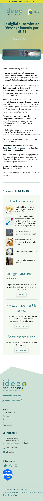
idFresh (15, 495)
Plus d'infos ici (29, 1)
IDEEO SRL (11, 490)
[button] (37, 12)
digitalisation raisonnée (18, 148)
